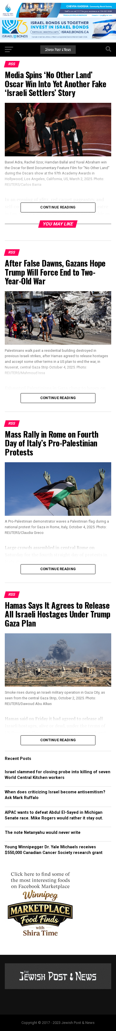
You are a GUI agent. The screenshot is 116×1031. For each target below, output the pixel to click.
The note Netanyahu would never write (43, 832)
